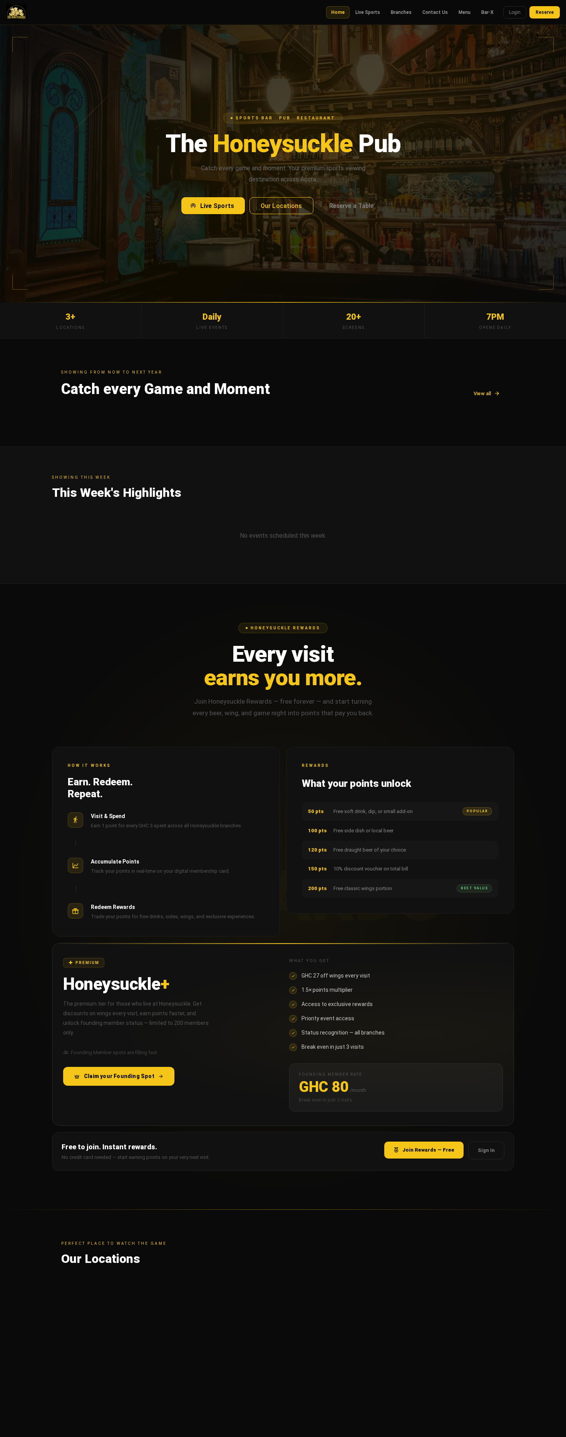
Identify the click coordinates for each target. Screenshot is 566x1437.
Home (338, 12)
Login (515, 12)
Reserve (545, 12)
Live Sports (367, 12)
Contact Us (435, 12)
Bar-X (487, 12)
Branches (401, 12)
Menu (465, 12)
